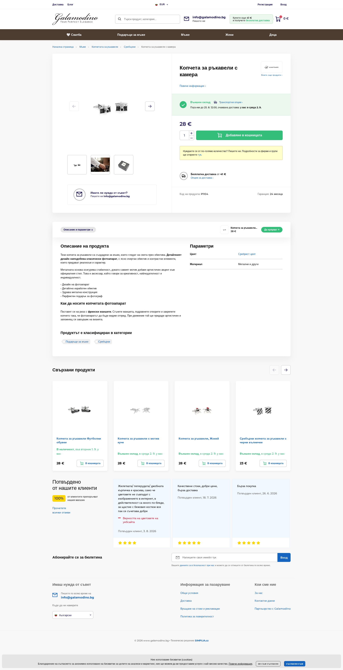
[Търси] (119, 19)
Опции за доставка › (202, 177)
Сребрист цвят (247, 254)
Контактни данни (265, 600)
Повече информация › (193, 85)
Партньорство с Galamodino (273, 608)
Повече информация (240, 663)
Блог (70, 4)
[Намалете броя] (191, 137)
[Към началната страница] (75, 19)
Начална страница (63, 46)
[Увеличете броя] (191, 133)
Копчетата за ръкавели (105, 46)
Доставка (58, 4)
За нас (259, 592)
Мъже (82, 46)
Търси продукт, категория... (140, 19)
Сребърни (130, 46)
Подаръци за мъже (77, 341)
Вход (283, 4)
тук (199, 154)
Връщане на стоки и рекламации (200, 608)
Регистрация (265, 4)
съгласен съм (294, 663)
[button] (150, 106)
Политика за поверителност (197, 616)
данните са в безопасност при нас (197, 565)
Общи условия (189, 592)
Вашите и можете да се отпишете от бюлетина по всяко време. (221, 565)
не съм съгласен (268, 663)
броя (184, 135)
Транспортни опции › (231, 102)
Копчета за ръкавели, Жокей (199, 438)
